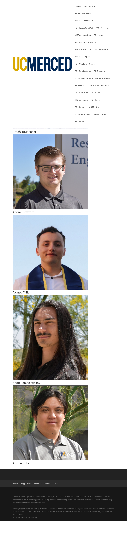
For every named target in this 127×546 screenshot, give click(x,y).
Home (78, 6)
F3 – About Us (81, 93)
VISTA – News (81, 100)
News (104, 114)
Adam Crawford (23, 212)
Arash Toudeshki (24, 131)
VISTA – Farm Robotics (85, 42)
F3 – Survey (80, 107)
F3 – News (95, 93)
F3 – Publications (83, 71)
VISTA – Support (82, 57)
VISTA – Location (83, 35)
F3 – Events (80, 86)
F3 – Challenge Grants (85, 64)
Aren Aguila (21, 463)
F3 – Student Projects (99, 86)
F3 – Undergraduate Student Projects (92, 78)
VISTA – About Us (83, 50)
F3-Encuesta (99, 71)
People (47, 484)
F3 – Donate (89, 6)
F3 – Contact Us (82, 114)
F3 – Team (95, 100)
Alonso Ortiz (21, 292)
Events (96, 114)
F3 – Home (99, 35)
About (15, 484)
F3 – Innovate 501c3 (84, 28)
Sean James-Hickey (26, 383)
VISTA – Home (103, 28)
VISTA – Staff (95, 107)
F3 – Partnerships (83, 14)
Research (79, 122)
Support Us (26, 484)
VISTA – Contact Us (84, 21)
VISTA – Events (101, 50)
